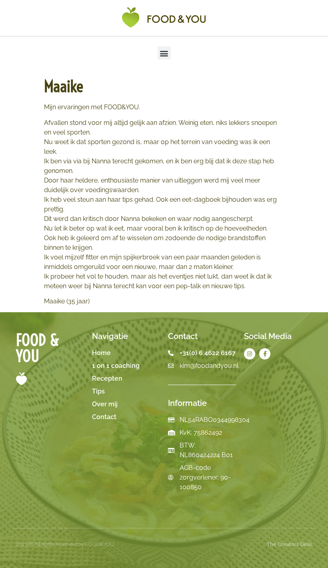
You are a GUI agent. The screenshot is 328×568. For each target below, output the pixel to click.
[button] (164, 53)
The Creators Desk (289, 544)
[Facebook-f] (264, 353)
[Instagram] (249, 353)
